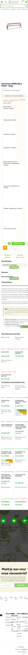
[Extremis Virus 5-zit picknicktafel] (21, 442)
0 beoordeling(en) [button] (6, 90)
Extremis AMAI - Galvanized (19, 352)
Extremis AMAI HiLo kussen (10, 161)
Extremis (9, 102)
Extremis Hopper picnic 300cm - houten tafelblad (20, 402)
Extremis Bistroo (5, 501)
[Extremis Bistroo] (7, 492)
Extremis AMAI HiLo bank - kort (6, 375)
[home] (1, 9)
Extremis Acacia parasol (5, 401)
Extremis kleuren (7, 106)
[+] (9, 243)
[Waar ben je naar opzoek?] (26, 5)
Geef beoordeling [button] (15, 90)
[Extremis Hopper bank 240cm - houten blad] (7, 415)
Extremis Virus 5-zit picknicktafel (20, 452)
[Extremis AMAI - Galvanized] (21, 342)
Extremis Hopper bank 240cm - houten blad (6, 425)
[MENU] (2, 2)
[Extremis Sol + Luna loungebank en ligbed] (7, 442)
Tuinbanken (13, 9)
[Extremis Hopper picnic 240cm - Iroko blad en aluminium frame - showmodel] (7, 465)
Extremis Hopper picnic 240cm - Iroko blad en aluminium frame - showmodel (6, 476)
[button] (18, 243)
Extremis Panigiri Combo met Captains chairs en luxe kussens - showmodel (20, 426)
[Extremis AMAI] (7, 342)
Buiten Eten (6, 9)
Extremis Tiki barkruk (20, 501)
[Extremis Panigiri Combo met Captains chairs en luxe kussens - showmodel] (21, 415)
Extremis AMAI (5, 352)
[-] (9, 244)
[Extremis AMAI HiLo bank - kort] (7, 365)
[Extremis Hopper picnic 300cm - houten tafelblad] (21, 391)
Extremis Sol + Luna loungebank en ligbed (6, 452)
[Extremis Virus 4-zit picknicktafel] (21, 465)
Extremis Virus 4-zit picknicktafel (20, 475)
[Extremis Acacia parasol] (7, 391)
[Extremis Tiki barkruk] (21, 492)
